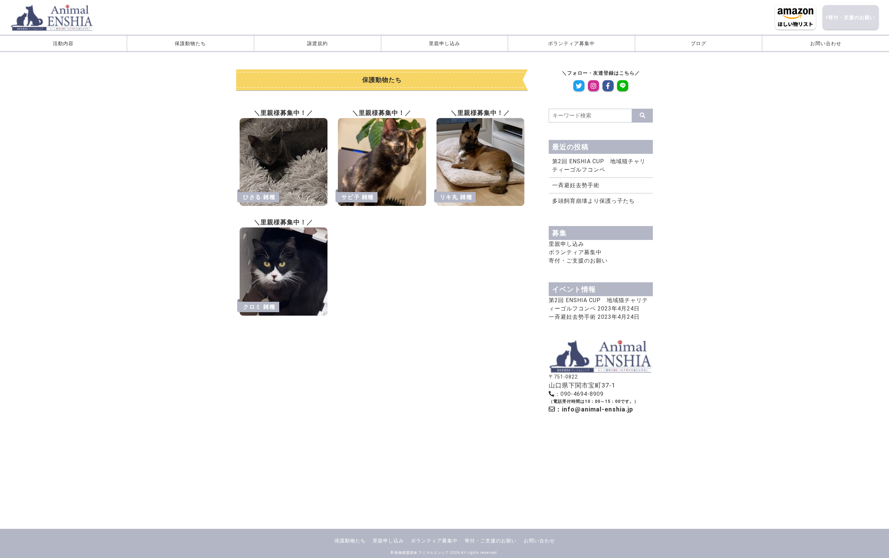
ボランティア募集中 (571, 43)
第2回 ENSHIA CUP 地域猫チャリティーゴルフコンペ (599, 165)
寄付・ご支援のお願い (578, 260)
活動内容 (63, 43)
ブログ (698, 43)
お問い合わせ (825, 43)
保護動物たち (190, 43)
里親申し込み (444, 43)
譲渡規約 (317, 43)
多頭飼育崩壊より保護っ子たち (593, 201)
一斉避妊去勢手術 (575, 185)
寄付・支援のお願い (851, 17)
